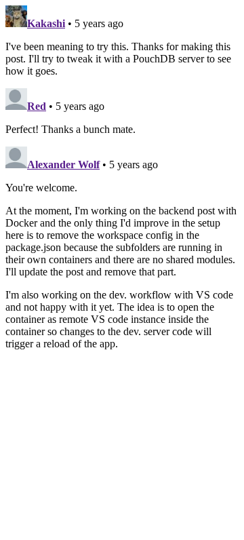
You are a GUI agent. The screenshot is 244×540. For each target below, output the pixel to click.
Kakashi (46, 23)
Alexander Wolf (63, 164)
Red (36, 106)
